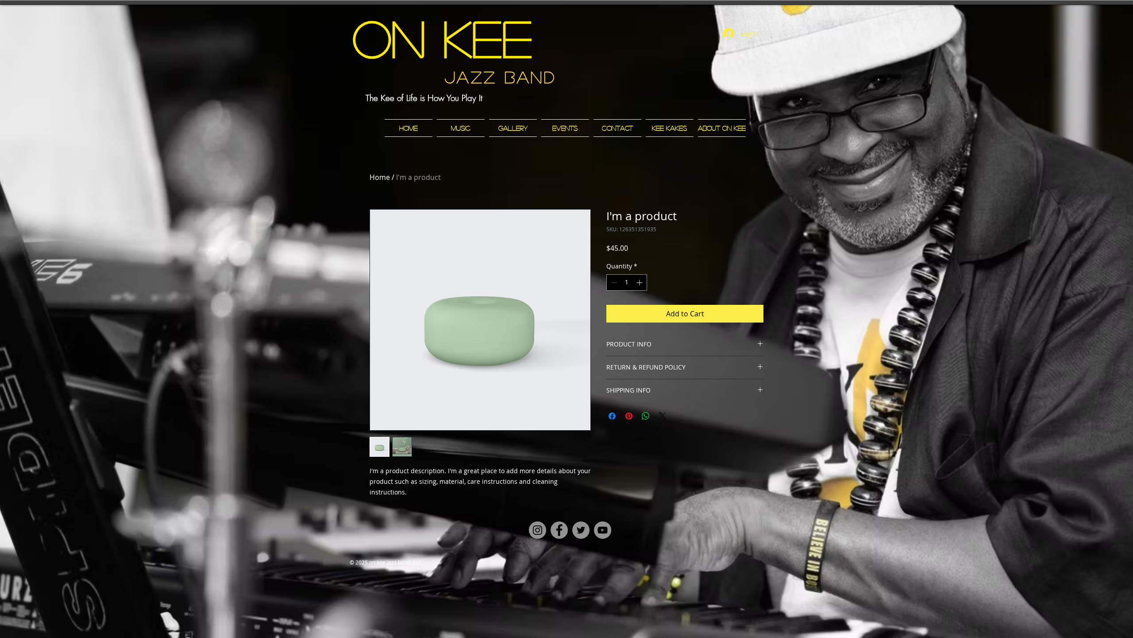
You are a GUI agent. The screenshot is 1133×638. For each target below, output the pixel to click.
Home (380, 177)
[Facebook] (559, 530)
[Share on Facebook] (612, 416)
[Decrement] (613, 282)
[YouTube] (602, 530)
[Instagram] (537, 530)
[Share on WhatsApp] (645, 416)
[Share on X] (662, 416)
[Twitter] (581, 530)
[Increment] (640, 282)
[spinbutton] (627, 282)
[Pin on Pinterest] (629, 416)
